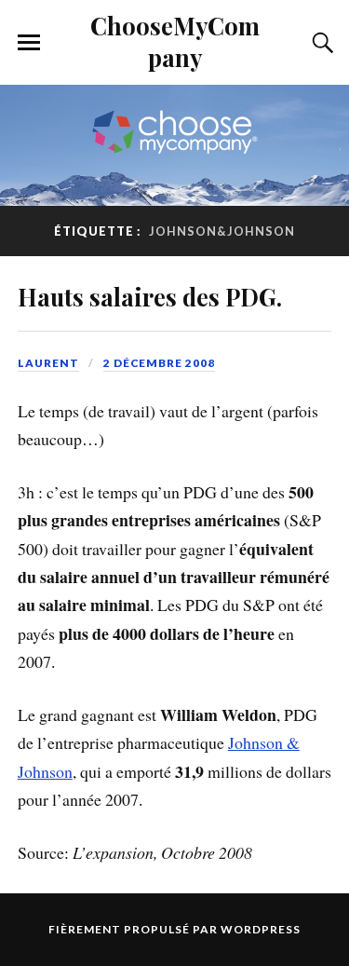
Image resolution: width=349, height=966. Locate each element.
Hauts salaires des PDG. (150, 296)
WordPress (261, 929)
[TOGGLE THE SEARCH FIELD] (320, 43)
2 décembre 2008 (159, 363)
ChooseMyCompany (175, 41)
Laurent (48, 363)
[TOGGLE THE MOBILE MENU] (29, 43)
